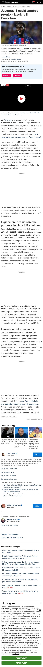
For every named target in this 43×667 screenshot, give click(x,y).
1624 (40, 610)
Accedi (39, 2)
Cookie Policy (16, 654)
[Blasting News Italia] (12, 2)
